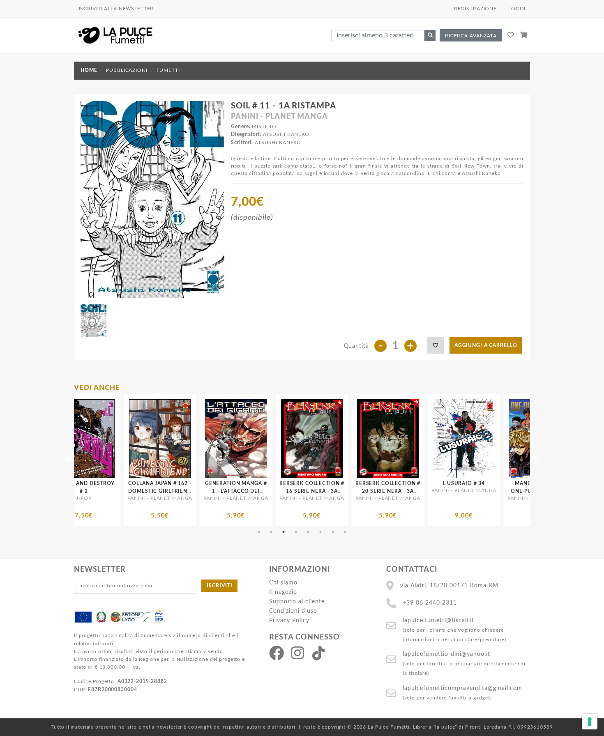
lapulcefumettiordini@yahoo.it (446, 654)
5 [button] (308, 532)
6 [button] (320, 532)
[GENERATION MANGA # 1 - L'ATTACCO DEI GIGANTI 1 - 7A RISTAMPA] (124, 439)
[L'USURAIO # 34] (352, 439)
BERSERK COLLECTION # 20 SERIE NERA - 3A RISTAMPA (275, 491)
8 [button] (345, 532)
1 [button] (259, 532)
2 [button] (271, 532)
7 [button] (333, 532)
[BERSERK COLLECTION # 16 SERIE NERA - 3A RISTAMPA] (200, 439)
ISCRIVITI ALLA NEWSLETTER (116, 8)
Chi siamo (283, 583)
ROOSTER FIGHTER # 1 (503, 483)
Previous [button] (68, 460)
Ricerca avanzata (471, 35)
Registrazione (475, 8)
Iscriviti (220, 585)
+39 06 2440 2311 (430, 603)
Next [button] (536, 460)
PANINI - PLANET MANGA (279, 116)
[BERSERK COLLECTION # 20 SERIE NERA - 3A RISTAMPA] (276, 439)
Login (516, 8)
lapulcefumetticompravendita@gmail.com (462, 688)
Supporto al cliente (297, 601)
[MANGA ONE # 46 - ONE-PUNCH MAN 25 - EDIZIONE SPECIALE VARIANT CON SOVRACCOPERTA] (428, 439)
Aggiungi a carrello (485, 345)
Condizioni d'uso (293, 611)
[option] (124, 460)
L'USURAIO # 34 (352, 483)
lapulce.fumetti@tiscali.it (438, 620)
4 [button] (296, 532)
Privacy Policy (289, 620)
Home (89, 70)
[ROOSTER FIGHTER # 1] (504, 439)
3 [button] (283, 532)
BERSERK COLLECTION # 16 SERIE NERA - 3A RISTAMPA (199, 491)
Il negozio (283, 592)
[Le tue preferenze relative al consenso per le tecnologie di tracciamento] (589, 721)
